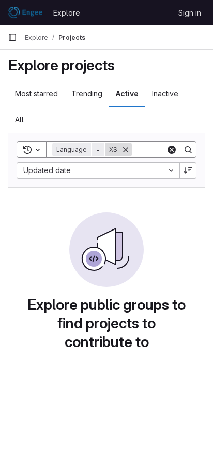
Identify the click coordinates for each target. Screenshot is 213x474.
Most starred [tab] (36, 93)
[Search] (188, 149)
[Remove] (125, 149)
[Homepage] (25, 12)
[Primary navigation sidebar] (12, 37)
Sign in (189, 12)
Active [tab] (127, 93)
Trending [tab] (86, 93)
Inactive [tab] (165, 93)
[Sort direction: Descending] (188, 170)
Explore (66, 12)
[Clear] (171, 149)
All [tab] (19, 119)
